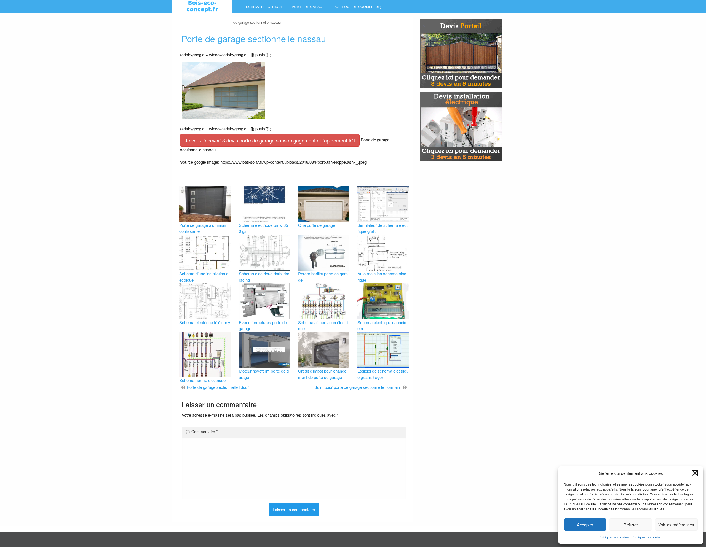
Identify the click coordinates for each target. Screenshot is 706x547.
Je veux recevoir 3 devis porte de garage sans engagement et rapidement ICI (270, 140)
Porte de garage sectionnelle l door (218, 387)
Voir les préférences (676, 524)
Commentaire (204, 431)
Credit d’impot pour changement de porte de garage (322, 374)
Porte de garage (308, 6)
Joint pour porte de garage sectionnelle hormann (358, 387)
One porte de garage (316, 225)
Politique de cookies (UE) (357, 6)
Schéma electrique (264, 6)
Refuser (631, 524)
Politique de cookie (646, 537)
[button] (695, 473)
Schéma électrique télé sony (204, 322)
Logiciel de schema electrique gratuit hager (382, 374)
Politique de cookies (613, 537)
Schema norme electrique (202, 380)
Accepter (585, 524)
